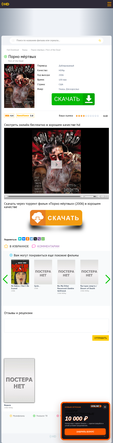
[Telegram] (31, 238)
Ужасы (62, 89)
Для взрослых (72, 89)
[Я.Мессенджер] (19, 238)
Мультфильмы (19, 416)
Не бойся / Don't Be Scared (20, 287)
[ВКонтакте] (23, 238)
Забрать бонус (85, 432)
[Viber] (39, 238)
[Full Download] (9, 4)
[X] (35, 238)
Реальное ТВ (42, 416)
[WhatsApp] (43, 238)
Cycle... (37, 286)
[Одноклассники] (27, 238)
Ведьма (7, 405)
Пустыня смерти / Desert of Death (88, 287)
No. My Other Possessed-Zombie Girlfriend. (65, 288)
